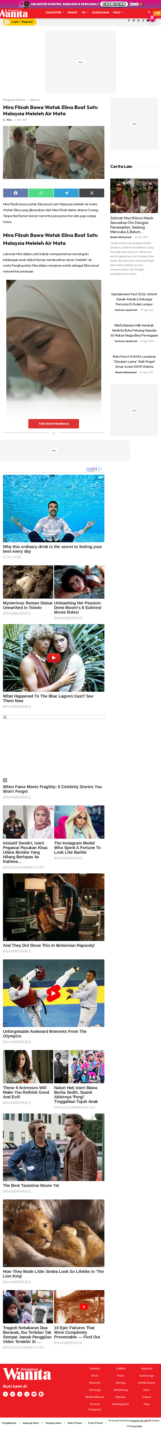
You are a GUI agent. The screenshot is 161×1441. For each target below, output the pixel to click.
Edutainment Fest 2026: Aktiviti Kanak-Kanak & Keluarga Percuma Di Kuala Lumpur (134, 299)
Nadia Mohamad (120, 237)
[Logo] (12, 13)
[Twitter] (138, 20)
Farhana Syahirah (126, 309)
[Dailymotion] (41, 1394)
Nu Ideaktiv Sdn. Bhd (139, 1420)
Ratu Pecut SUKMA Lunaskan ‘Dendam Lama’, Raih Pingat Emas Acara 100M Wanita (134, 361)
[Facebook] (129, 20)
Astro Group (136, 1426)
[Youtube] (33, 1394)
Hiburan (35, 99)
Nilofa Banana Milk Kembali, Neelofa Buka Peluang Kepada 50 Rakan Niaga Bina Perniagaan (134, 330)
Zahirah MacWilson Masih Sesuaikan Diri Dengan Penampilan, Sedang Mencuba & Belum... (131, 225)
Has (9, 119)
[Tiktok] (143, 20)
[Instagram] (133, 20)
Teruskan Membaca (54, 423)
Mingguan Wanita (14, 99)
